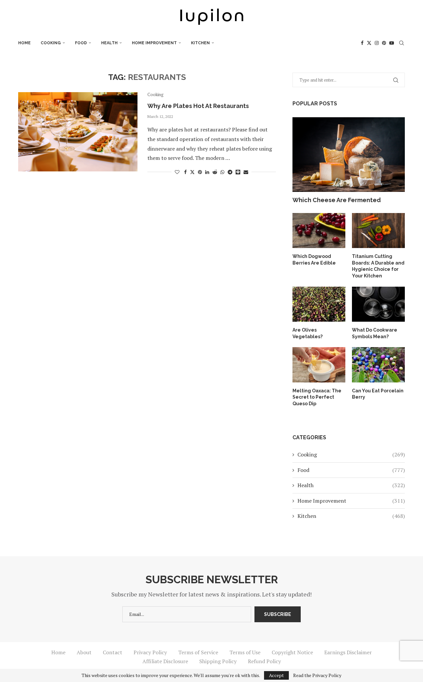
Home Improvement (154, 43)
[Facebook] (362, 43)
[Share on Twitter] (192, 172)
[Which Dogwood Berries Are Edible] (318, 230)
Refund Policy (264, 661)
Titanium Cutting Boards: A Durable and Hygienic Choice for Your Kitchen (378, 266)
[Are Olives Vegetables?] (318, 304)
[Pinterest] (384, 43)
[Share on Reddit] (214, 172)
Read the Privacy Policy (317, 675)
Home (24, 43)
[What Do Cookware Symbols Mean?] (378, 304)
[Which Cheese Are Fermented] (348, 154)
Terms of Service (198, 652)
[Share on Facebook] (185, 172)
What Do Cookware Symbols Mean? (374, 333)
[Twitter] (369, 43)
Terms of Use (244, 652)
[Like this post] (177, 172)
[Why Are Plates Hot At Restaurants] (77, 131)
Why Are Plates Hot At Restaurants (198, 105)
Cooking (51, 43)
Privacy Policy (150, 652)
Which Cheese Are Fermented (336, 200)
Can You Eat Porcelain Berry (378, 394)
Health (109, 43)
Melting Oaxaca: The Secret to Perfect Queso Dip (316, 397)
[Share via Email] (246, 172)
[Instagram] (377, 43)
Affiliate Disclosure (165, 661)
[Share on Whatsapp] (222, 172)
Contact (112, 652)
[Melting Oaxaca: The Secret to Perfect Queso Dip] (318, 364)
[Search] (401, 43)
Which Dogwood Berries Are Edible (314, 260)
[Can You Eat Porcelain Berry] (378, 364)
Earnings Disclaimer (348, 652)
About (84, 652)
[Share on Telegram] (230, 172)
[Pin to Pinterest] (200, 172)
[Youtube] (391, 43)
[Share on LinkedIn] (207, 172)
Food (81, 43)
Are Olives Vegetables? (307, 333)
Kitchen (200, 43)
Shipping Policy (218, 661)
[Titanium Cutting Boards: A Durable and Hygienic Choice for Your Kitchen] (378, 230)
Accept (276, 675)
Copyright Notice (292, 652)
